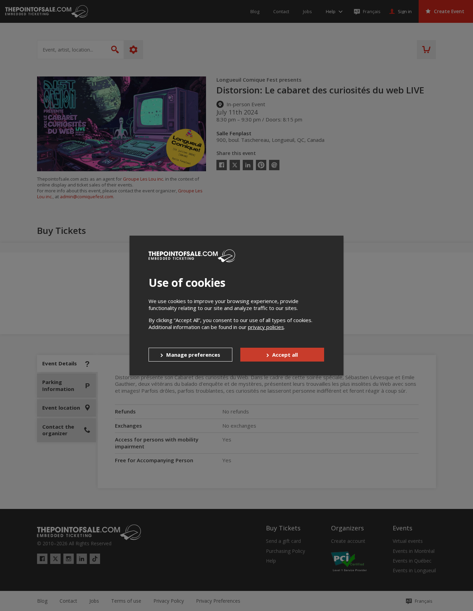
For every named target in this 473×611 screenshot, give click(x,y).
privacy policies (266, 326)
